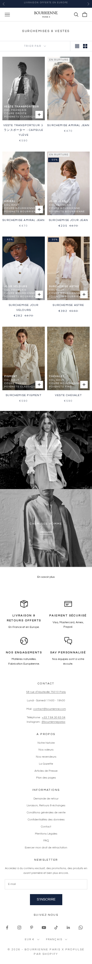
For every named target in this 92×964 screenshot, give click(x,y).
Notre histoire (46, 742)
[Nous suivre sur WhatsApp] (80, 927)
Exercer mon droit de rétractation (46, 847)
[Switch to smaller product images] (85, 46)
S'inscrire (46, 899)
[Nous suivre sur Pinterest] (31, 927)
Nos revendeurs (46, 756)
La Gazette (46, 763)
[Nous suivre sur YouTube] (44, 927)
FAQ (46, 840)
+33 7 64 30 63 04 (53, 717)
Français (54, 939)
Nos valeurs (46, 749)
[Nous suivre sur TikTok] (56, 927)
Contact (46, 826)
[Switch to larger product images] (77, 46)
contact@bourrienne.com (49, 709)
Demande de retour (46, 798)
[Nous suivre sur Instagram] (19, 927)
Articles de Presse (46, 770)
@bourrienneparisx (53, 721)
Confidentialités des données (46, 819)
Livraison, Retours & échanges (46, 805)
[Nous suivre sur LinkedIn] (68, 927)
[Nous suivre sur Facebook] (7, 927)
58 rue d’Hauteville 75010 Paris (46, 692)
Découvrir (46, 454)
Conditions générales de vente (46, 812)
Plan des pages (46, 777)
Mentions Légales (46, 833)
